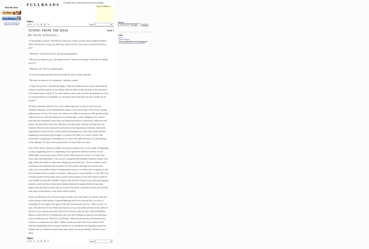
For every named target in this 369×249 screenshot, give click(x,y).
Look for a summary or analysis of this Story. (12, 23)
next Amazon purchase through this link (132, 43)
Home (121, 37)
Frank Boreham (44, 35)
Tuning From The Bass (48, 29)
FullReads (43, 4)
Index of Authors (124, 39)
